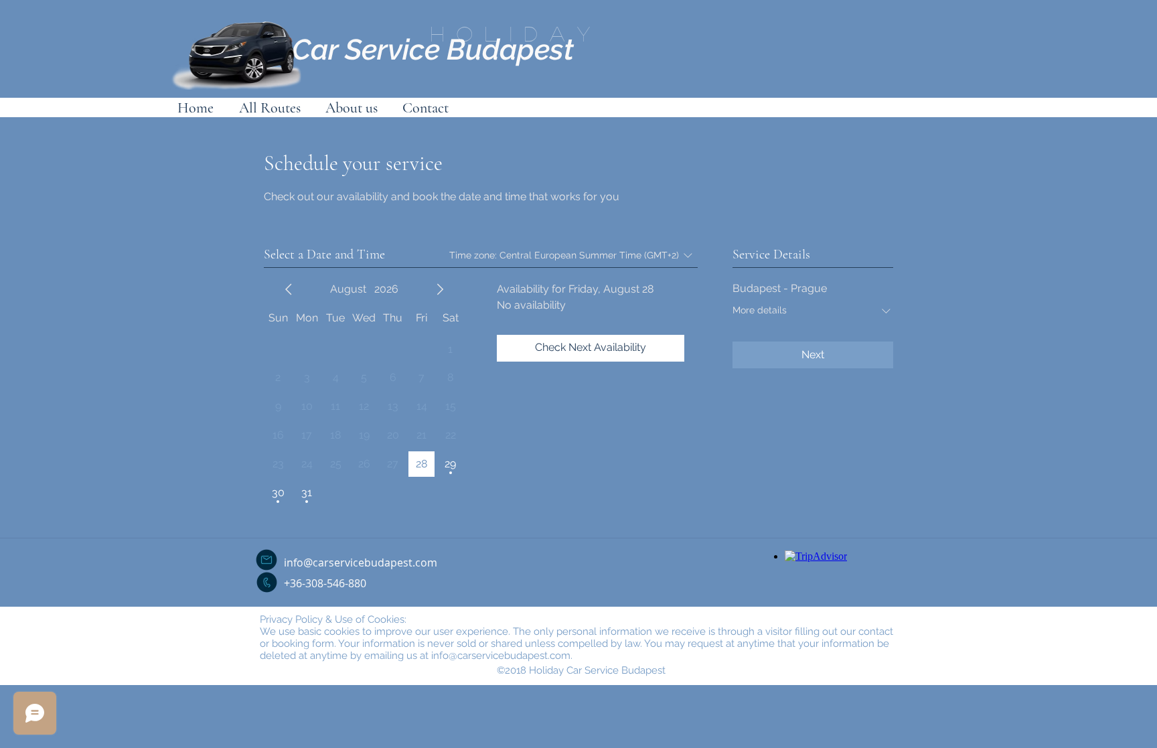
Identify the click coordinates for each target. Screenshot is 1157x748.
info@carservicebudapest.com (360, 562)
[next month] (440, 289)
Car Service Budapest (433, 49)
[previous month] (289, 289)
